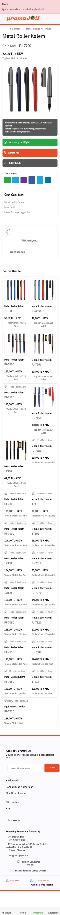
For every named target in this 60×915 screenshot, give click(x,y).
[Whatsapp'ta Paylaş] (7, 180)
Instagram (14, 820)
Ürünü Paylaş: (11, 173)
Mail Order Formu (16, 793)
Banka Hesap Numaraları (20, 786)
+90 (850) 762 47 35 (16, 837)
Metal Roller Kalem (13, 122)
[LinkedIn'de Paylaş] (48, 180)
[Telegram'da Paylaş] (15, 180)
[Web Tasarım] (42, 881)
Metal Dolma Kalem (14, 676)
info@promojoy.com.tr (18, 855)
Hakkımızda (12, 780)
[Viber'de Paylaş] (23, 180)
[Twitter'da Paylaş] (40, 180)
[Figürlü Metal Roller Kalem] (16, 701)
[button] (55, 19)
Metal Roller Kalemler (38, 28)
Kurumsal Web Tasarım (42, 884)
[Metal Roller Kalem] (16, 290)
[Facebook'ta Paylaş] (31, 180)
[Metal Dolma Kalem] (16, 671)
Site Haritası (12, 802)
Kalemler (15, 28)
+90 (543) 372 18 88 (17, 840)
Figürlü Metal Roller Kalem (18, 706)
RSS (8, 808)
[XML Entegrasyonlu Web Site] (17, 881)
